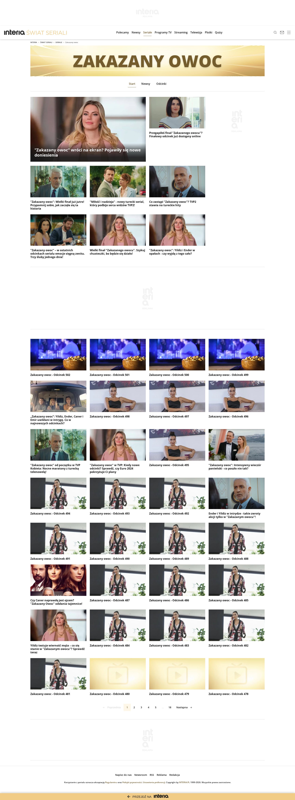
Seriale (58, 42)
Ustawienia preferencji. (154, 782)
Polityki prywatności (132, 782)
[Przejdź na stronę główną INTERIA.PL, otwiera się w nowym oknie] (14, 32)
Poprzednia (114, 707)
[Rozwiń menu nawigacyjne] (288, 32)
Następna (182, 707)
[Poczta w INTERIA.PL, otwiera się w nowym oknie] (282, 32)
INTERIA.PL (184, 782)
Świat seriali (46, 42)
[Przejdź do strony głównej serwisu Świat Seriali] (46, 32)
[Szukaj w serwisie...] (275, 32)
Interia (33, 42)
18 (169, 707)
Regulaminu (111, 782)
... (163, 707)
